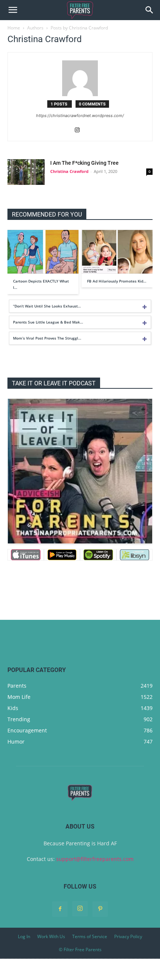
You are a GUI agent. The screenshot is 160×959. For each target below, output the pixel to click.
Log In (24, 936)
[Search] (149, 10)
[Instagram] (80, 130)
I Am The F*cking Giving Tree (84, 163)
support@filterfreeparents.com (95, 858)
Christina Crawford (69, 171)
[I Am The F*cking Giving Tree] (26, 172)
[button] (13, 10)
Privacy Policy (128, 936)
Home (13, 28)
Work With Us (51, 936)
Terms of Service (89, 936)
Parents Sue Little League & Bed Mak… (48, 322)
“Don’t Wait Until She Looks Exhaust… (47, 306)
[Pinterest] (100, 909)
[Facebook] (59, 909)
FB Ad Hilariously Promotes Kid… (116, 281)
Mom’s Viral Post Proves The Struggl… (47, 338)
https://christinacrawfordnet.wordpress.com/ (80, 115)
